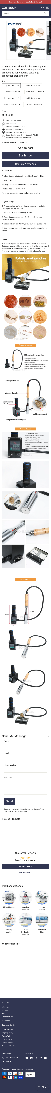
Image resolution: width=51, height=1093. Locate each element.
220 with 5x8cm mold (33, 104)
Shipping (5, 142)
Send (9, 801)
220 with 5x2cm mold (32, 98)
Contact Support (7, 1042)
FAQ (3, 1013)
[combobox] (25, 13)
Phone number (10, 765)
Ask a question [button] (25, 872)
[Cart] (42, 7)
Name (6, 741)
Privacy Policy (7, 1039)
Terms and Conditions (9, 1046)
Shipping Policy (7, 1033)
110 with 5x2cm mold (32, 85)
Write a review (25, 866)
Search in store (7, 1017)
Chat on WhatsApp (25, 164)
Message (8, 777)
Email (6, 753)
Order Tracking (7, 1029)
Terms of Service (17, 811)
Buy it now (25, 155)
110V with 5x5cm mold (12, 92)
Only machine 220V (11, 98)
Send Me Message (14, 736)
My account (6, 1020)
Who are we (6, 1007)
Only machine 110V (11, 85)
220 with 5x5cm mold (12, 104)
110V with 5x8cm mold (35, 92)
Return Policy (6, 1036)
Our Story (5, 1010)
